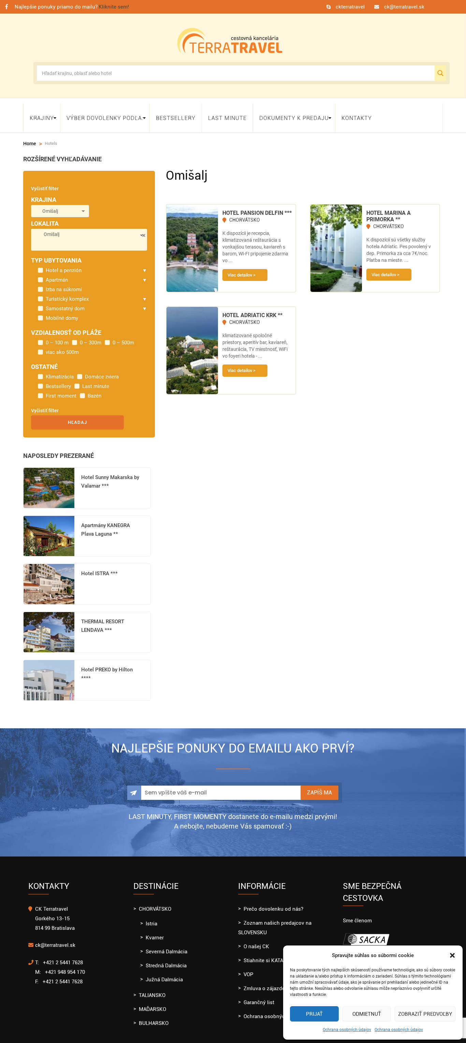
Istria (151, 917)
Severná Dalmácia (166, 945)
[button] (452, 955)
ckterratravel (350, 7)
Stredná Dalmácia (166, 959)
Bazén (94, 390)
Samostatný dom (65, 302)
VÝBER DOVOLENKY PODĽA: (105, 114)
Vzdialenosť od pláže (66, 326)
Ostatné (44, 360)
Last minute (227, 114)
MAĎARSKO (152, 1003)
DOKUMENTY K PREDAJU (294, 114)
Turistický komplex (67, 293)
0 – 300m (90, 336)
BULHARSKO (154, 1017)
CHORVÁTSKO (155, 903)
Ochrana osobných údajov (347, 1029)
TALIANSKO (152, 989)
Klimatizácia (60, 371)
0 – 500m (123, 336)
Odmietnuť (366, 1014)
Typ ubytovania (56, 254)
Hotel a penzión (64, 264)
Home (29, 137)
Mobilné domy (62, 312)
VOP (248, 968)
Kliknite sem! (114, 7)
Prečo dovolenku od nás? (273, 903)
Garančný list (259, 996)
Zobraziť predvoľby (425, 1014)
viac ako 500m (62, 346)
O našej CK (256, 940)
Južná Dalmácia (164, 973)
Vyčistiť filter (45, 182)
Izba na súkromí (64, 283)
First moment (61, 390)
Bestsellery (175, 114)
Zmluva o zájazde (264, 982)
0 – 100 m (57, 336)
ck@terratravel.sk (404, 7)
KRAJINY (42, 114)
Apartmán (57, 274)
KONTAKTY (356, 114)
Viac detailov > (242, 268)
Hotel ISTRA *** (99, 567)
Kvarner (155, 931)
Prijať (314, 1014)
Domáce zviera (102, 371)
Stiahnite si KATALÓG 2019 (274, 954)
